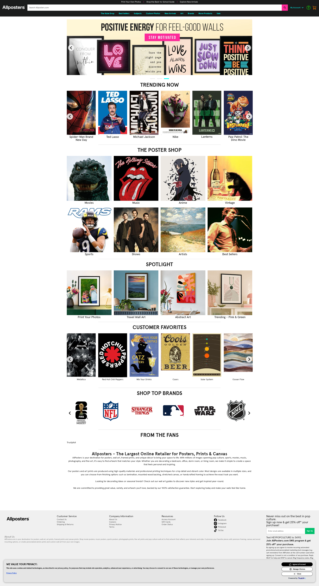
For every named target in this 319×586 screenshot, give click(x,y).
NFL (206, 136)
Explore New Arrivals (189, 2)
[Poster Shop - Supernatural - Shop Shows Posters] (136, 229)
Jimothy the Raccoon (144, 138)
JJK (112, 136)
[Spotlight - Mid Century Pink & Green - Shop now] (230, 292)
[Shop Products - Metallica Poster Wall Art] (81, 355)
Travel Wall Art (136, 317)
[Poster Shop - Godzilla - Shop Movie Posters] (89, 178)
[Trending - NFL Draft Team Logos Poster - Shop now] (206, 113)
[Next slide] (248, 48)
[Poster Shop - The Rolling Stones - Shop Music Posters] (136, 178)
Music (136, 202)
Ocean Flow (238, 379)
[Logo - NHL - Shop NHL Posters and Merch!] (238, 410)
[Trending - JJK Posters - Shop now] (112, 113)
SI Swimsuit (175, 136)
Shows (136, 254)
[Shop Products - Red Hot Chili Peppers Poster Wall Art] (112, 355)
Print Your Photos (89, 317)
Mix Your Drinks (144, 379)
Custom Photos (153, 13)
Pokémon (238, 136)
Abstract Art (183, 317)
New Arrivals (170, 13)
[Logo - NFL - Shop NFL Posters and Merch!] (112, 410)
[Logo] (13, 7)
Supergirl (81, 136)
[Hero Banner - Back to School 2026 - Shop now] (159, 47)
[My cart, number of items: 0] (315, 8)
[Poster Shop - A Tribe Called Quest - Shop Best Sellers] (230, 229)
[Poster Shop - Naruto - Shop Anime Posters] (183, 178)
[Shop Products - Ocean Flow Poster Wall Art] (238, 355)
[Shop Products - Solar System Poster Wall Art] (206, 355)
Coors (175, 379)
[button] (131, 2)
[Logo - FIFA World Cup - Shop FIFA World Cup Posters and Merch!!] (81, 412)
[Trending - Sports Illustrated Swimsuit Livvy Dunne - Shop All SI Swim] (175, 113)
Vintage (230, 202)
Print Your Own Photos (131, 2)
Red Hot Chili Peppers (112, 379)
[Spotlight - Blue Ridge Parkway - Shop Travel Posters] (136, 292)
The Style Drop (107, 13)
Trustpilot (71, 442)
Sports (89, 254)
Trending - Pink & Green (229, 317)
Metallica (81, 379)
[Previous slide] (71, 48)
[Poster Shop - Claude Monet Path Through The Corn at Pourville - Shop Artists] (183, 229)
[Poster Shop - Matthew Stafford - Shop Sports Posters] (89, 229)
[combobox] (154, 7)
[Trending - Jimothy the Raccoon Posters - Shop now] (144, 113)
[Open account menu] (303, 7)
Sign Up (310, 531)
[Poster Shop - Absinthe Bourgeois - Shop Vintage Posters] (230, 178)
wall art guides (166, 481)
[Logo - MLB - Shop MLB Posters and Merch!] (175, 410)
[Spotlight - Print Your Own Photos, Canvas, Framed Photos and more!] (89, 292)
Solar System (207, 379)
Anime (183, 202)
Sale (218, 13)
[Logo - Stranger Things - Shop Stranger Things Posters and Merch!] (144, 410)
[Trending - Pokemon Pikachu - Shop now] (238, 113)
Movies (89, 202)
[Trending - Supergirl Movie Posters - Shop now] (81, 113)
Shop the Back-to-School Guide (160, 2)
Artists (183, 254)
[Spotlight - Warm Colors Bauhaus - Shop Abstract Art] (183, 292)
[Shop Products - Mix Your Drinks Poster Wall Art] (144, 355)
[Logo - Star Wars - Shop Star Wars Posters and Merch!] (206, 410)
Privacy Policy (11, 573)
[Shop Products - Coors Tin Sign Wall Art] (175, 355)
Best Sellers (229, 254)
